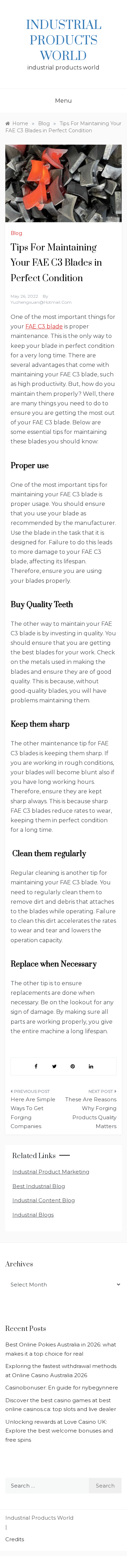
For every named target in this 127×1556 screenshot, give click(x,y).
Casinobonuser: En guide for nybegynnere (61, 1387)
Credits (14, 1539)
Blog (16, 233)
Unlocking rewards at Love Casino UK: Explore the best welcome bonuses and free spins (59, 1430)
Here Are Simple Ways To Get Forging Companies (33, 1113)
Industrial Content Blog (43, 1200)
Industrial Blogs (33, 1214)
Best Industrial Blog (38, 1186)
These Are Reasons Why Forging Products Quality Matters (90, 1113)
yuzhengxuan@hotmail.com (41, 302)
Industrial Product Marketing (50, 1171)
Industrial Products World (63, 41)
